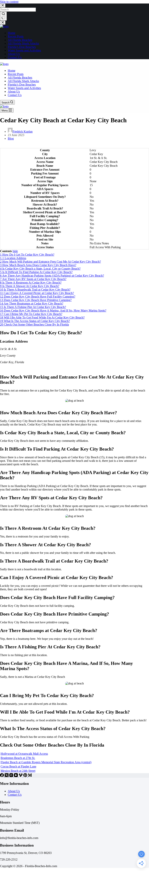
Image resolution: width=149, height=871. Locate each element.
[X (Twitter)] (7, 776)
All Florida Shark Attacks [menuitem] (23, 43)
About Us (14, 791)
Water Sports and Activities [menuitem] (24, 50)
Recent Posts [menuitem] (15, 36)
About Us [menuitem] (14, 54)
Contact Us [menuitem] (15, 57)
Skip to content (9, 1)
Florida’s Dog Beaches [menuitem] (22, 47)
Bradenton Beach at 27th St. (18, 758)
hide (15, 251)
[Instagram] (11, 776)
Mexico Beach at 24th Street (18, 770)
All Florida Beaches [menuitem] (20, 40)
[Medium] (30, 776)
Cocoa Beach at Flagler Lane (18, 766)
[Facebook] (2, 776)
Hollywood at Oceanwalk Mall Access (24, 753)
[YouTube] (16, 776)
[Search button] (3, 16)
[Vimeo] (21, 776)
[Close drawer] (2, 23)
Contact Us (15, 794)
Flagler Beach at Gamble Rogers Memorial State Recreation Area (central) (46, 762)
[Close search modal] (2, 5)
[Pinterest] (25, 776)
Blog (11, 138)
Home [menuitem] (11, 33)
